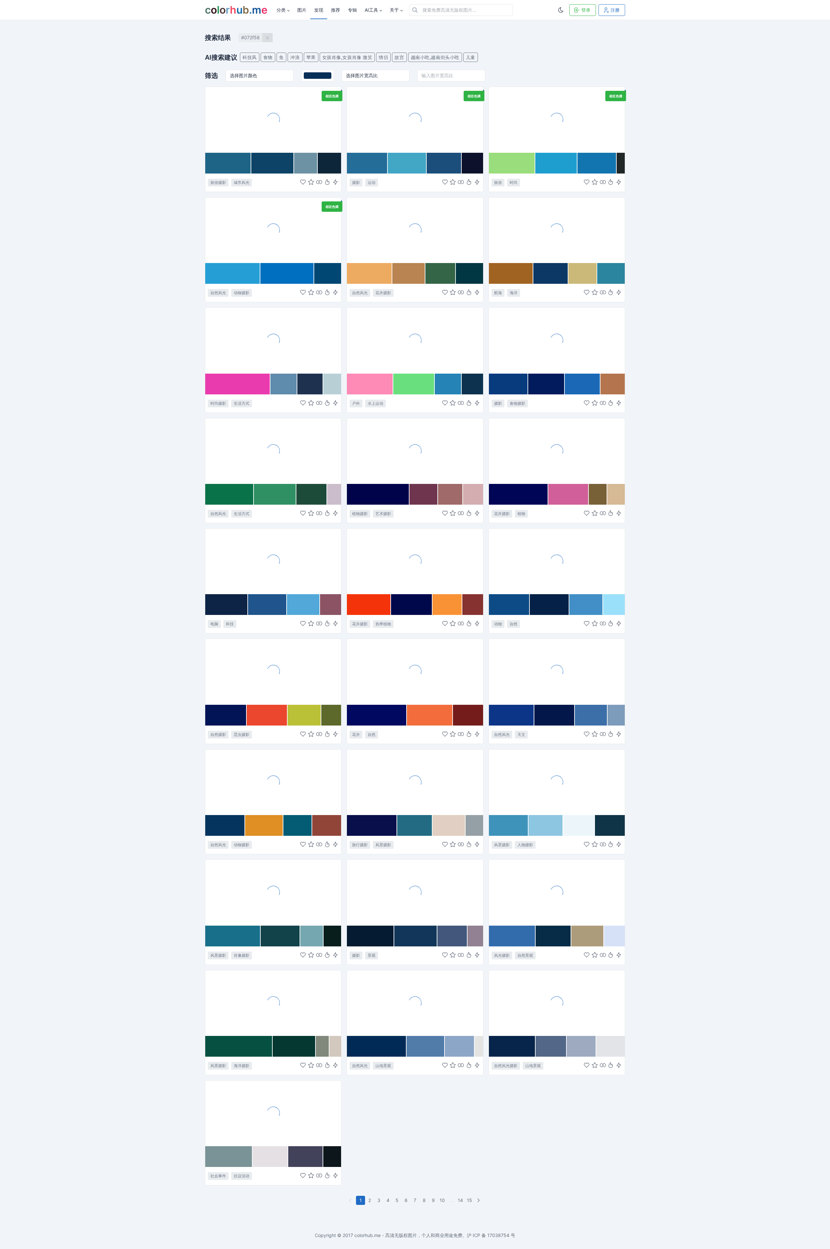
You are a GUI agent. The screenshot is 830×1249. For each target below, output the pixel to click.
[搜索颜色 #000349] (378, 494)
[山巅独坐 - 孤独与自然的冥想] (273, 892)
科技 (230, 623)
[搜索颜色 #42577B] (452, 936)
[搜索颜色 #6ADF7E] (414, 384)
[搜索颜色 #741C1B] (468, 715)
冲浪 (295, 57)
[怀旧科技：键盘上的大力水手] (273, 561)
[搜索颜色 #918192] (475, 936)
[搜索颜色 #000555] (518, 494)
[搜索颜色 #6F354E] (423, 494)
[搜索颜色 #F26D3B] (430, 715)
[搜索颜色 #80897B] (322, 1046)
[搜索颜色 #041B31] (370, 936)
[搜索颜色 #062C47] (553, 936)
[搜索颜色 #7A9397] (229, 1156)
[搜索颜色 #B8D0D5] (332, 384)
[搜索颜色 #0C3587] (511, 715)
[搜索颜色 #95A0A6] (474, 825)
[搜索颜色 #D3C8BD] (335, 1046)
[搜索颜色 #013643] (469, 273)
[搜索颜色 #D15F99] (568, 494)
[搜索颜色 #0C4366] (272, 163)
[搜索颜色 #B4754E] (612, 384)
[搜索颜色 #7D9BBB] (616, 715)
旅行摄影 (360, 844)
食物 (268, 57)
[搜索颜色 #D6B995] (616, 494)
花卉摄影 (383, 292)
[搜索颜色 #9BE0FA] (614, 604)
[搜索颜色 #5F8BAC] (283, 384)
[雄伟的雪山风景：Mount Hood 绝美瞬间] (415, 1002)
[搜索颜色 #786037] (598, 494)
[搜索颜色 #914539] (326, 825)
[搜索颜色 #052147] (549, 604)
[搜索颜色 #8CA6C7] (460, 1046)
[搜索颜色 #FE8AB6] (370, 384)
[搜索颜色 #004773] (327, 273)
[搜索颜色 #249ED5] (232, 273)
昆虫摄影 (241, 734)
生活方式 (241, 403)
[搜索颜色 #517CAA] (426, 1046)
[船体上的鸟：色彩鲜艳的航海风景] (557, 230)
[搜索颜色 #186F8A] (233, 936)
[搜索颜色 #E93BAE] (237, 384)
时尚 (513, 182)
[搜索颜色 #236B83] (415, 825)
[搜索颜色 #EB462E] (267, 715)
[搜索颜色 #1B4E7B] (444, 163)
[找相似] (319, 182)
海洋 (513, 292)
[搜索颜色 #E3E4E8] (610, 1046)
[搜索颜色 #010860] (377, 715)
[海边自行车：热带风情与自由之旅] (415, 782)
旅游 (498, 182)
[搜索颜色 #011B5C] (546, 384)
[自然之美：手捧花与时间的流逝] (273, 450)
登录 (585, 10)
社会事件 (218, 1175)
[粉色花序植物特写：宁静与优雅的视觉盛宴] (415, 450)
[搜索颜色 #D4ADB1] (473, 494)
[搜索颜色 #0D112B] (472, 163)
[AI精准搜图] (335, 182)
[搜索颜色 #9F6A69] (450, 494)
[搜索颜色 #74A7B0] (312, 936)
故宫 (399, 57)
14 (460, 1200)
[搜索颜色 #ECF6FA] (579, 825)
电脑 (214, 623)
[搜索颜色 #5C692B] (331, 715)
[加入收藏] (311, 182)
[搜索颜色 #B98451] (408, 273)
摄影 (356, 182)
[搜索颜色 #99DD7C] (512, 163)
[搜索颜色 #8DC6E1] (545, 825)
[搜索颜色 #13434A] (280, 936)
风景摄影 (383, 844)
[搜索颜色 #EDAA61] (369, 273)
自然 (513, 623)
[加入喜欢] (303, 182)
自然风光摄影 (505, 1065)
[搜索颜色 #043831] (294, 1046)
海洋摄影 (241, 1065)
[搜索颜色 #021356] (226, 715)
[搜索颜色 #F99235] (447, 604)
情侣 (383, 57)
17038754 (498, 1235)
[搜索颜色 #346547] (440, 273)
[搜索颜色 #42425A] (305, 1156)
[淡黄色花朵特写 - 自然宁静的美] (415, 230)
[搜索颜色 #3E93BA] (509, 825)
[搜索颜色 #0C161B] (332, 1156)
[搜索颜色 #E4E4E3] (479, 1046)
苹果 (311, 57)
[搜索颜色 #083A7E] (508, 384)
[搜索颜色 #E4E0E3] (270, 1156)
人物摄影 (525, 844)
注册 (615, 10)
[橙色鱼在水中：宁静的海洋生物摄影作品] (273, 782)
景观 (371, 955)
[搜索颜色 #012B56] (377, 1046)
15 (469, 1200)
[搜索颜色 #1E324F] (310, 384)
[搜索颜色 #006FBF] (287, 273)
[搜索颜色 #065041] (239, 1046)
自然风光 (218, 292)
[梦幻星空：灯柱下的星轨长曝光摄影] (415, 892)
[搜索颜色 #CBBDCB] (334, 494)
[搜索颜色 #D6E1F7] (614, 936)
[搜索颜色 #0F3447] (610, 825)
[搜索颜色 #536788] (551, 1046)
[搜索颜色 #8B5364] (330, 604)
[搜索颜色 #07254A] (512, 1046)
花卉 (356, 734)
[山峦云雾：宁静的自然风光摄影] (557, 1002)
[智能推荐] (327, 182)
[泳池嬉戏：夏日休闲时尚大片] (273, 340)
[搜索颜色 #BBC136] (304, 715)
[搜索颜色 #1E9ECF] (556, 163)
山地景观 (383, 1065)
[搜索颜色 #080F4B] (372, 825)
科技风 (250, 57)
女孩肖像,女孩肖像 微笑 (347, 57)
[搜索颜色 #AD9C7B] (587, 936)
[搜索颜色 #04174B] (554, 715)
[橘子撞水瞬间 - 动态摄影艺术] (557, 340)
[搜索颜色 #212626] (621, 163)
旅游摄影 (218, 182)
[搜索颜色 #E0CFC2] (449, 825)
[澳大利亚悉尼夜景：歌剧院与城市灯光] (273, 119)
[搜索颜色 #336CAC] (512, 936)
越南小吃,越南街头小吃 (435, 57)
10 (442, 1200)
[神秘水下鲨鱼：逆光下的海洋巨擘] (557, 561)
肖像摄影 (241, 955)
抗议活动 (241, 1175)
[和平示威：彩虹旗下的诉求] (273, 1113)
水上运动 (375, 403)
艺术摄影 (383, 513)
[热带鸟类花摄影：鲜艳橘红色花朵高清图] (415, 561)
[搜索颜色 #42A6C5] (407, 163)
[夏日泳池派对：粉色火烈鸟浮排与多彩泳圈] (415, 340)
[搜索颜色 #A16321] (511, 273)
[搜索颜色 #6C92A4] (306, 163)
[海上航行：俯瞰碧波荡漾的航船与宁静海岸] (273, 1002)
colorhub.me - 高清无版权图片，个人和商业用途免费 (408, 1235)
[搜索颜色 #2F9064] (275, 494)
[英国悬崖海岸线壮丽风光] (557, 892)
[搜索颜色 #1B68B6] (582, 384)
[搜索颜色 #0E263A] (329, 163)
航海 (498, 292)
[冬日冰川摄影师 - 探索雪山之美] (557, 782)
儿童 (470, 57)
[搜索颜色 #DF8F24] (264, 825)
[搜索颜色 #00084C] (412, 604)
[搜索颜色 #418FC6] (586, 604)
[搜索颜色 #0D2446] (226, 604)
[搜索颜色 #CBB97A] (582, 273)
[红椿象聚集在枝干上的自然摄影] (273, 671)
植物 (521, 513)
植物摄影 (360, 513)
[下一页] (479, 1200)
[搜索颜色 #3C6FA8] (591, 715)
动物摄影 (241, 292)
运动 (371, 182)
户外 (356, 403)
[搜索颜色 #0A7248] (229, 494)
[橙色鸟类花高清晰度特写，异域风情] (415, 671)
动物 (498, 623)
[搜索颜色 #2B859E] (611, 273)
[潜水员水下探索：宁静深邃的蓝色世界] (415, 119)
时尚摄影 (218, 403)
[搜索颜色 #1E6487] (228, 163)
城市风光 (241, 182)
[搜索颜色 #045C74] (297, 825)
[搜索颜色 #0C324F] (472, 384)
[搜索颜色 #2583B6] (448, 384)
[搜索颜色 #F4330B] (369, 604)
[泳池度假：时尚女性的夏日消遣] (557, 119)
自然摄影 (218, 734)
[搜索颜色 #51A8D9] (303, 604)
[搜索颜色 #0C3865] (550, 273)
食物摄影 (517, 403)
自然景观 (525, 955)
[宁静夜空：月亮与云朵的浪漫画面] (557, 671)
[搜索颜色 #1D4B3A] (311, 494)
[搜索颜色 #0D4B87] (509, 604)
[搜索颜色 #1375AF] (597, 163)
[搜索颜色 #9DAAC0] (581, 1046)
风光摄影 (502, 955)
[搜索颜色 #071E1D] (332, 936)
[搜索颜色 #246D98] (367, 163)
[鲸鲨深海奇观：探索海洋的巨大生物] (273, 230)
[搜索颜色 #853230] (472, 604)
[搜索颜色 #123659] (415, 936)
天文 (521, 734)
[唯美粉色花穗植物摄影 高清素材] (557, 450)
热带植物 (383, 623)
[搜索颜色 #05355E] (225, 825)
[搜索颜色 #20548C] (267, 604)
